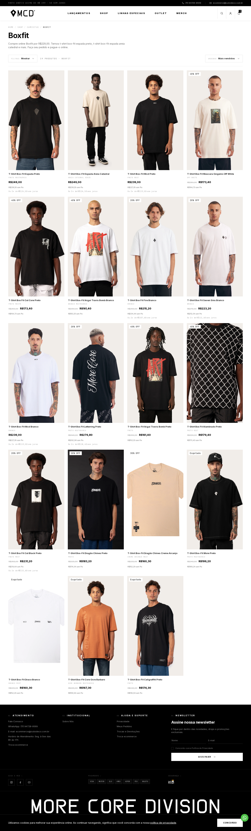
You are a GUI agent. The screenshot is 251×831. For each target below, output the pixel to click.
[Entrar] (230, 13)
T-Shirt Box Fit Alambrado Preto (204, 426)
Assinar (204, 757)
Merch (181, 13)
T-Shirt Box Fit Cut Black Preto (25, 553)
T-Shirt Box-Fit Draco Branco (24, 679)
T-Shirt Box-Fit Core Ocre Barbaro (86, 679)
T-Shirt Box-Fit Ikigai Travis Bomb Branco (91, 300)
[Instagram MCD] (11, 782)
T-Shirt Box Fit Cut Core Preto (24, 300)
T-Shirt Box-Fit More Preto (201, 553)
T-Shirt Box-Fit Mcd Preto (141, 173)
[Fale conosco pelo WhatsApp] (244, 818)
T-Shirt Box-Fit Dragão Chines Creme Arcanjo (152, 553)
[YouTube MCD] (29, 782)
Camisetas (33, 27)
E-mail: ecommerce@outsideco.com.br (28, 731)
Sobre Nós (68, 721)
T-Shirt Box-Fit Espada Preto (24, 173)
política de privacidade (163, 822)
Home (10, 27)
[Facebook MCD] (20, 782)
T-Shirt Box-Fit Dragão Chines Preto (87, 553)
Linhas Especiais (131, 13)
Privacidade (123, 721)
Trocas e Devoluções (128, 731)
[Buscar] (221, 13)
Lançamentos (79, 13)
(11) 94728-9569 (193, 3)
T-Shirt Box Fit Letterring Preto (84, 426)
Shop (104, 13)
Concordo (230, 822)
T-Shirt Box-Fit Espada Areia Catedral (88, 173)
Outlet (161, 13)
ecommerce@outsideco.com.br (228, 3)
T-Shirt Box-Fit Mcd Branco (23, 426)
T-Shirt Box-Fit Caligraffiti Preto (145, 679)
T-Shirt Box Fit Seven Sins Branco (205, 300)
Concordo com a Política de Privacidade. (194, 748)
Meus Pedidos (124, 726)
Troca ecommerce (18, 744)
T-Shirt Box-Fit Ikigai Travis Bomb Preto (149, 426)
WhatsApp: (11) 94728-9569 (23, 726)
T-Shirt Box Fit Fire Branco (142, 300)
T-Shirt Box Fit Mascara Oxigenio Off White (210, 173)
